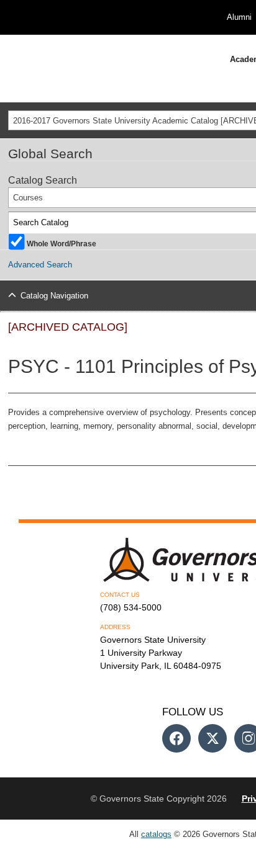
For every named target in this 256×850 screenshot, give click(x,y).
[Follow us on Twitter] (212, 738)
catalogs (156, 834)
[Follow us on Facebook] (176, 738)
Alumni (239, 17)
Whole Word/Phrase (61, 242)
